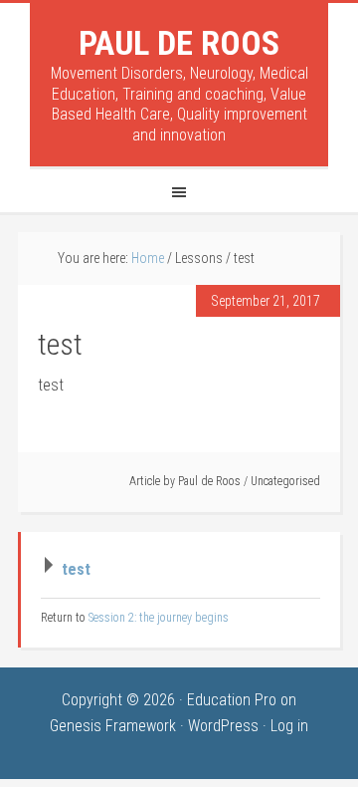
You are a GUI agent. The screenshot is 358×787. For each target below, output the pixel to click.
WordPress (223, 725)
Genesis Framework (113, 725)
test (76, 569)
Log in (289, 725)
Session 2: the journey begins (159, 618)
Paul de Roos (179, 43)
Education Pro (231, 699)
